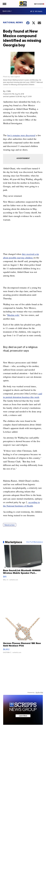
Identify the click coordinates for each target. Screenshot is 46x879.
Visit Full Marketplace (34, 542)
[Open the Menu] (4, 4)
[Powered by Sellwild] (39, 692)
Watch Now (38, 4)
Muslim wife (13, 315)
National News (13, 22)
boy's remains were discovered (21, 135)
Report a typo (9, 525)
